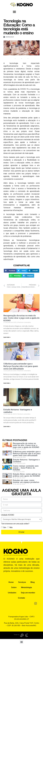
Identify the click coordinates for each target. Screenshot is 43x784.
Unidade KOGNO (7, 515)
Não (11, 527)
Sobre (14, 587)
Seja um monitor (28, 593)
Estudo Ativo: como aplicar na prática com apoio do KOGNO (26, 475)
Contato (21, 598)
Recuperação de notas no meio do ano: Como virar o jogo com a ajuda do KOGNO (21, 318)
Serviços (22, 582)
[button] (14, 11)
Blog (33, 582)
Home (11, 582)
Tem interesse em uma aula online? (15, 524)
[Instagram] (35, 603)
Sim (4, 527)
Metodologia (26, 587)
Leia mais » (7, 337)
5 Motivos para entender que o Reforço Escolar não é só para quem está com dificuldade (20, 366)
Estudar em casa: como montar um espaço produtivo (26, 481)
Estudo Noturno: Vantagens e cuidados (26, 461)
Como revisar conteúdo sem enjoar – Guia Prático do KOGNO (26, 468)
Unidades (12, 593)
